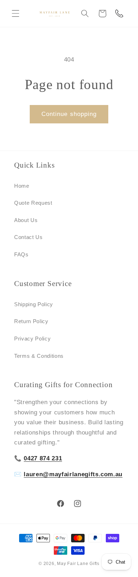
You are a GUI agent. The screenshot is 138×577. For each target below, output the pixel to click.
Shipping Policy (33, 304)
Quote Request (33, 203)
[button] (15, 13)
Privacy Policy (32, 339)
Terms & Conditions (39, 356)
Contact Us (28, 237)
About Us (26, 220)
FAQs (21, 254)
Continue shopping (69, 114)
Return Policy (31, 321)
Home (21, 186)
